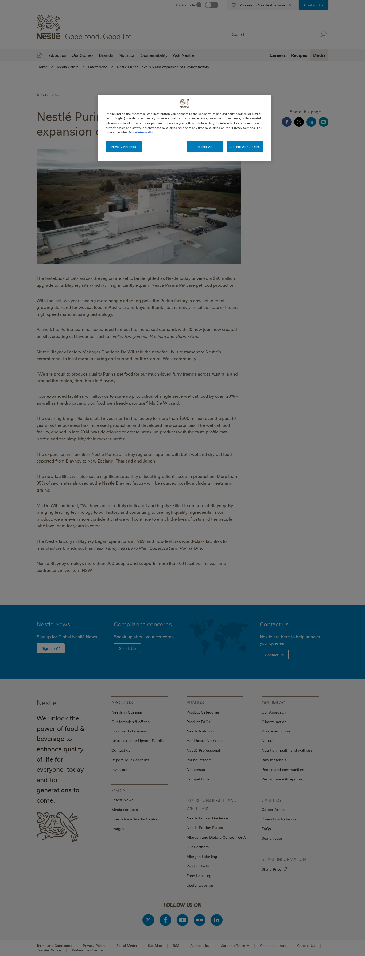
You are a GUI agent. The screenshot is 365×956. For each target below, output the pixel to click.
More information (141, 132)
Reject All (205, 147)
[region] (184, 128)
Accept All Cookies (245, 147)
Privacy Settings (123, 147)
